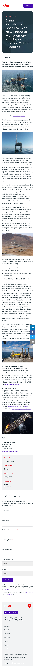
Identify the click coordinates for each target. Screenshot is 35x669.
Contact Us (9, 612)
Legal (11, 654)
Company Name (7, 540)
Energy (6, 469)
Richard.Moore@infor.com (10, 451)
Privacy (6, 654)
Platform (7, 637)
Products (7, 630)
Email (32, 341)
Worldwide (7, 487)
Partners (6, 645)
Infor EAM (18, 407)
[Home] (6, 5)
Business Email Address (9, 530)
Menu (27, 6)
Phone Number (7, 550)
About (6, 649)
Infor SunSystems (19, 116)
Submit (6, 580)
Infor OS (27, 407)
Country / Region (7, 559)
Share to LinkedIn (32, 327)
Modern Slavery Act (21, 654)
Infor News (11, 16)
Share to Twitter (32, 337)
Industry (4, 569)
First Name (5, 510)
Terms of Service (8, 594)
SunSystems (11, 407)
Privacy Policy (7, 589)
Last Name (5, 520)
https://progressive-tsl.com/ (21, 409)
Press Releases (9, 461)
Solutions (7, 634)
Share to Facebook (32, 332)
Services (6, 641)
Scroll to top (29, 606)
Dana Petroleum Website (12, 384)
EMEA (6, 485)
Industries (7, 626)
